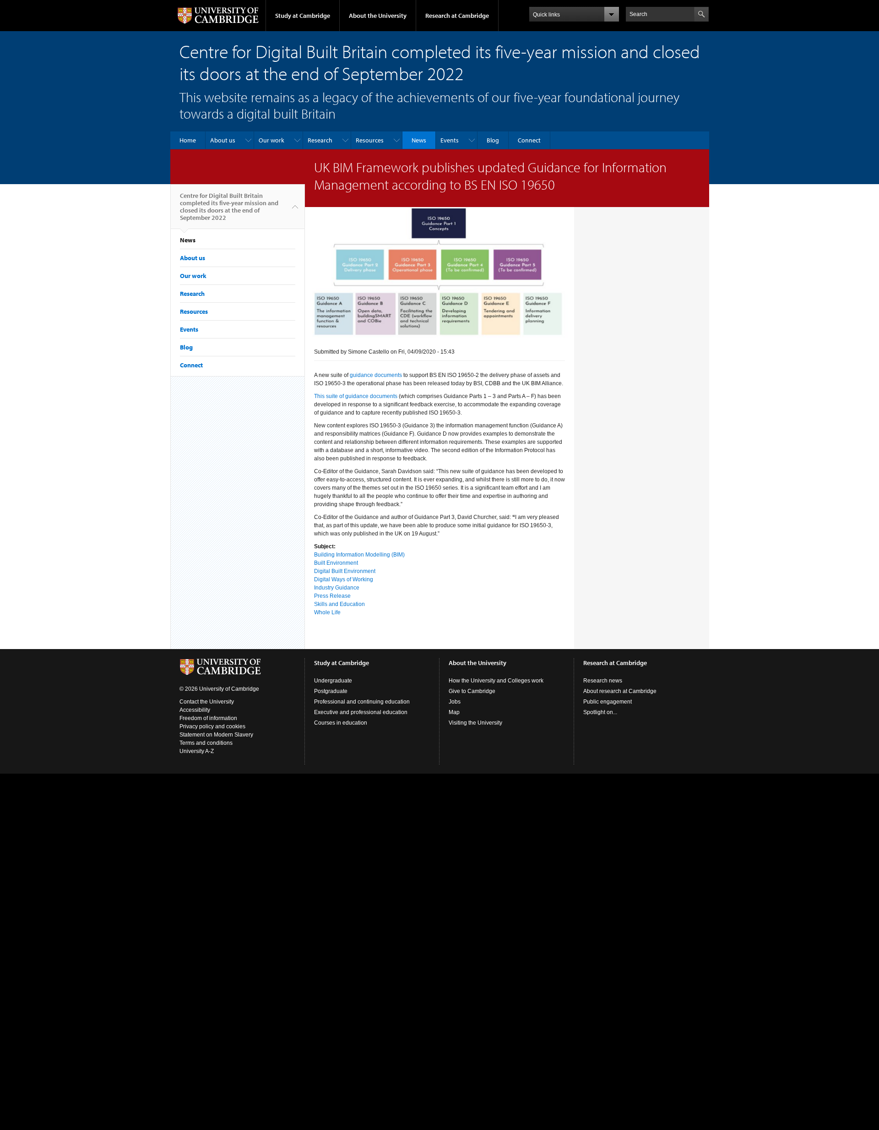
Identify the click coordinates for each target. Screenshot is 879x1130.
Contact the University (206, 702)
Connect (529, 140)
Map (454, 712)
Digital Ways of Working (343, 579)
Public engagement (607, 702)
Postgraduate (330, 691)
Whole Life (327, 612)
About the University (378, 15)
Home (187, 140)
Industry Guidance (336, 587)
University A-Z (196, 751)
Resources (370, 140)
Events (449, 140)
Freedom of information (208, 718)
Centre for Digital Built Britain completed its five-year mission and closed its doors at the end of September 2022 (229, 206)
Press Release (332, 596)
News (419, 140)
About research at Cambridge (620, 691)
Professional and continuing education (362, 702)
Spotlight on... (600, 712)
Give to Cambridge (472, 691)
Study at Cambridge (302, 15)
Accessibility (194, 710)
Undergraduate (333, 680)
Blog (493, 140)
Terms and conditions (206, 743)
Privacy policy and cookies (212, 726)
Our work (271, 140)
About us (222, 140)
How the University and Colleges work (496, 680)
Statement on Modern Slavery (216, 734)
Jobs (455, 702)
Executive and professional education (360, 712)
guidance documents (376, 375)
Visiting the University (475, 723)
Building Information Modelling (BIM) (359, 554)
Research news (602, 680)
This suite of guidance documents (355, 396)
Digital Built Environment (344, 571)
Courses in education (340, 723)
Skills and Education (339, 604)
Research (320, 140)
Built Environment (336, 563)
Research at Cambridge (457, 15)
